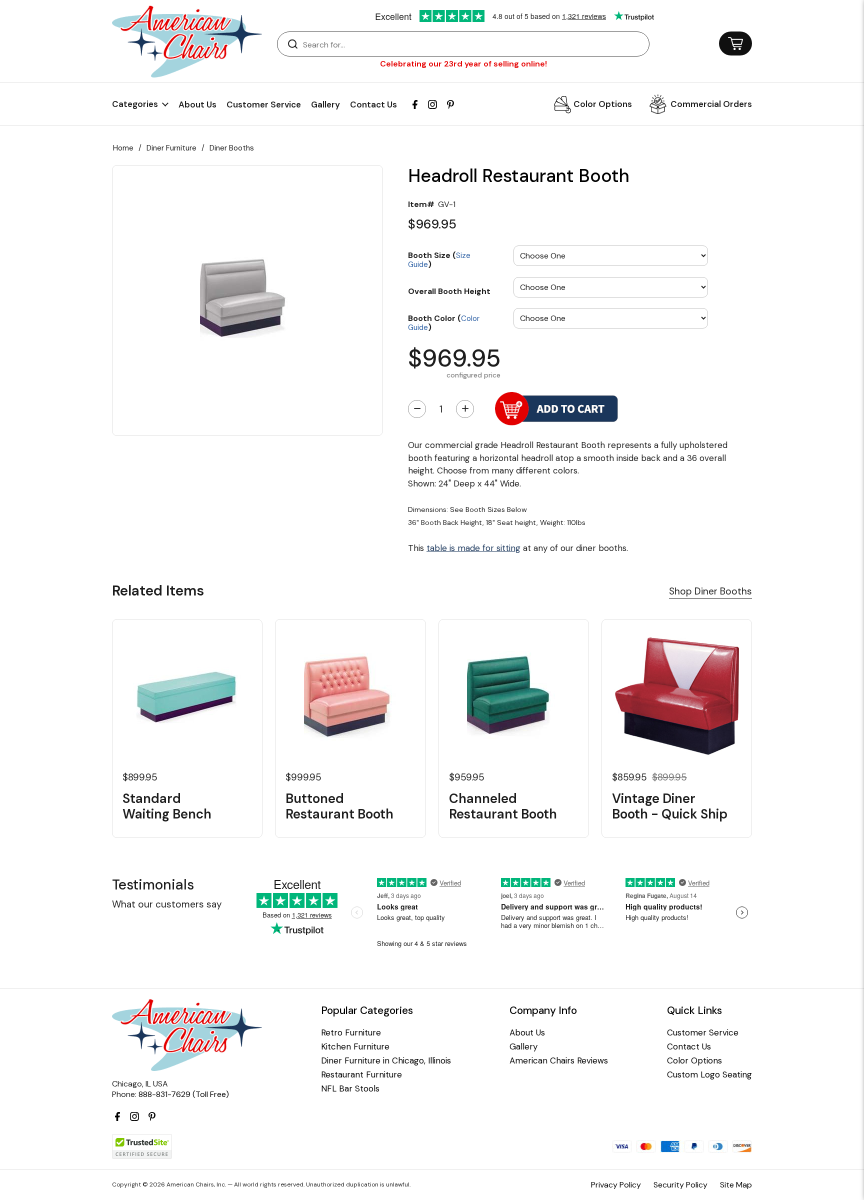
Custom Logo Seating (709, 1074)
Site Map (736, 1185)
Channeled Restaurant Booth (503, 806)
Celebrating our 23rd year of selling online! (463, 63)
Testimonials (153, 885)
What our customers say (167, 904)
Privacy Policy (616, 1185)
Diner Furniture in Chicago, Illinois (386, 1060)
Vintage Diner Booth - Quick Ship (670, 806)
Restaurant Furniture (361, 1074)
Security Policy (681, 1185)
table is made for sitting (473, 548)
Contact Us (373, 104)
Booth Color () (444, 322)
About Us (197, 104)
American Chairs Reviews (559, 1060)
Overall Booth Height (449, 291)
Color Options (603, 104)
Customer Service (263, 104)
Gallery (325, 104)
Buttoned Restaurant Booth (340, 806)
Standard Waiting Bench (167, 806)
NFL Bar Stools (350, 1088)
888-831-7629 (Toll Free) (183, 1094)
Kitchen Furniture (355, 1046)
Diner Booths (232, 148)
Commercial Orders (711, 104)
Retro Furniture (351, 1032)
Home (123, 148)
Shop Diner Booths (710, 591)
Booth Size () (439, 259)
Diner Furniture (171, 148)
